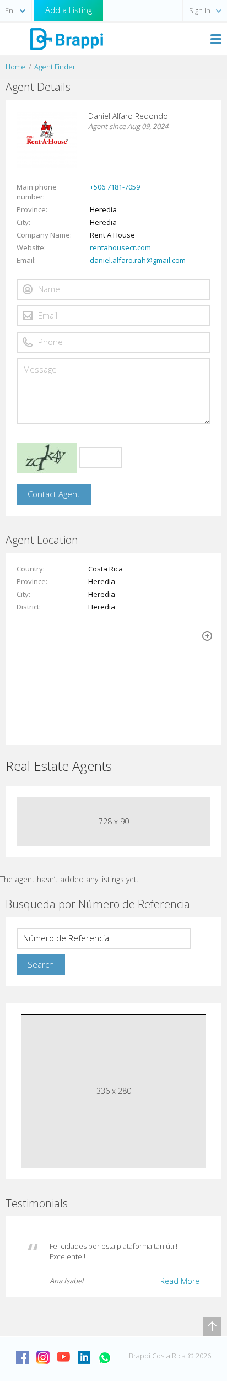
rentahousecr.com (120, 247)
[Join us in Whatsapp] (104, 1357)
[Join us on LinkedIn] (83, 1357)
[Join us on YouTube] (63, 1357)
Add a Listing (68, 9)
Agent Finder (54, 67)
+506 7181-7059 (115, 187)
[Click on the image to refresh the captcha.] (47, 458)
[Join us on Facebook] (22, 1357)
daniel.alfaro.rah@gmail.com (138, 260)
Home (15, 67)
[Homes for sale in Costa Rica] (66, 38)
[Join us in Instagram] (43, 1357)
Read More (179, 1281)
